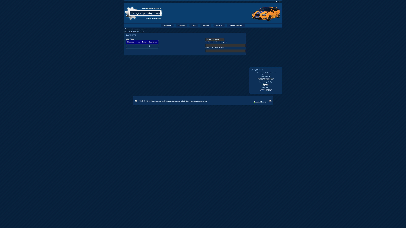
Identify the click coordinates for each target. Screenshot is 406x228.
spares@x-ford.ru (268, 79)
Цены (193, 25)
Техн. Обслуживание (236, 25)
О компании (167, 25)
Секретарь (265, 84)
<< (127, 39)
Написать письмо (279, 2)
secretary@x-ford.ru (269, 78)
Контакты (219, 25)
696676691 (269, 89)
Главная (127, 29)
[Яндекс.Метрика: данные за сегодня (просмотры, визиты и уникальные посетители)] (260, 102)
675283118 (269, 90)
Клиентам (181, 25)
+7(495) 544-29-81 (156, 18)
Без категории (213, 39)
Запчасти (206, 25)
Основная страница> (277, 2)
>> (133, 39)
